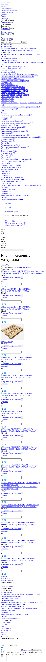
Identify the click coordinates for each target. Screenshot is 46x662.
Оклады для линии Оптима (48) (13, 93)
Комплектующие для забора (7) (13, 67)
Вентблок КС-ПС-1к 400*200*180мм (15, 309)
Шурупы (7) (5, 187)
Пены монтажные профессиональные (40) (17, 123)
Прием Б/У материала (9, 10)
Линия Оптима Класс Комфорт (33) (14, 89)
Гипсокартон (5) (7, 133)
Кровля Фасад (6, 44)
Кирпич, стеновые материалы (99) (14, 161)
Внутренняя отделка (8, 189)
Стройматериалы (7, 99)
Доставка (4, 4)
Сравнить (4, 279)
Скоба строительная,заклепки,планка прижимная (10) (21, 185)
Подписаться (26, 650)
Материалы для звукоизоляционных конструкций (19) (21, 137)
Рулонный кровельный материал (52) (15, 81)
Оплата (3, 6)
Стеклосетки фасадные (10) (11, 97)
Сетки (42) (5, 149)
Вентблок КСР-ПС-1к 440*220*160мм (15, 360)
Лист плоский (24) (8, 71)
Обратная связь (7, 38)
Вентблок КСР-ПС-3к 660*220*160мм (15, 395)
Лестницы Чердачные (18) (11, 69)
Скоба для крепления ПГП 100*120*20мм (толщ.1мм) (21, 273)
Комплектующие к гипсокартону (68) (15, 135)
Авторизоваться (7, 22)
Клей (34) (4, 119)
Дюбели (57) (5, 175)
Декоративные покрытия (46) (12, 199)
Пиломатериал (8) (8, 141)
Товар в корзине (15, 277)
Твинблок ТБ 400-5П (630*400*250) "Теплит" (18, 431)
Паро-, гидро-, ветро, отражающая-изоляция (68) (19, 75)
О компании (5, 2)
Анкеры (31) (5, 171)
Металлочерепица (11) (9, 73)
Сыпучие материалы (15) (10, 129)
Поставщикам (6, 8)
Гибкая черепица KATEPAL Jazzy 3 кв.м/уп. (17, 50)
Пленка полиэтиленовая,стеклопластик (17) (17, 77)
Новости (4, 14)
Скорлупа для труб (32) (10, 125)
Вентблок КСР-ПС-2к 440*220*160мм (15, 377)
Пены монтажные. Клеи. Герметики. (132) (17, 115)
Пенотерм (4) (6, 157)
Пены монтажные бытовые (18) (13, 121)
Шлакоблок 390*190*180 (10, 413)
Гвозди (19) (5, 173)
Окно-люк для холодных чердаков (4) (15, 95)
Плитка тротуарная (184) (10, 145)
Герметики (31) (6, 117)
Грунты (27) (5, 197)
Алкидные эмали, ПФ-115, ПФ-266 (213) (16, 195)
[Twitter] (5, 286)
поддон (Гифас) (7, 342)
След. (9, 265)
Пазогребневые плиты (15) (11, 165)
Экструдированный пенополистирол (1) (16, 159)
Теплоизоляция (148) (9, 151)
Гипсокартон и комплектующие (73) (14, 131)
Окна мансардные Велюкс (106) (13, 87)
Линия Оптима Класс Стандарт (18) (14, 91)
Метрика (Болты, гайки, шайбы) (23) (15, 179)
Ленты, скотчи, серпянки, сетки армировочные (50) (20, 107)
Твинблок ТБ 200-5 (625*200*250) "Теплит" (17, 560)
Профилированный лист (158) (12, 79)
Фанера (4, 113)
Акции (3, 16)
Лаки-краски (6, 191)
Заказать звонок (7, 32)
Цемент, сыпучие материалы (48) (13, 127)
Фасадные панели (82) (9, 85)
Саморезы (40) (6, 183)
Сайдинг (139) (6, 83)
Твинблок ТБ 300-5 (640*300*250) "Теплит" (17, 525)
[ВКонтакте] (2, 286)
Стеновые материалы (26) (11, 167)
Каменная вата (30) (8, 153)
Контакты (4, 18)
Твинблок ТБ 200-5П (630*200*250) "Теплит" (18, 467)
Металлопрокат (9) (8, 139)
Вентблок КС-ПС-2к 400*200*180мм (15, 291)
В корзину (5, 277)
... (5, 265)
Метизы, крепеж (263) (9, 169)
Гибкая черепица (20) (9, 60)
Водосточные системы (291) (11, 58)
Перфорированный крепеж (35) (13, 181)
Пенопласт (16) (7, 155)
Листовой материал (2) (9, 109)
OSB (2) (4, 111)
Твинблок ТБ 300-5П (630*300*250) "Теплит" (18, 449)
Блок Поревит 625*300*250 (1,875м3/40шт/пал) (19, 507)
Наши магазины (7, 12)
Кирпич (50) (5, 163)
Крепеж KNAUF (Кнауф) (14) (12, 177)
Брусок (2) (5, 143)
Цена (3, 229)
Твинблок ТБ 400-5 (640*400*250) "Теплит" (17, 542)
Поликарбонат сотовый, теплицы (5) (15, 147)
